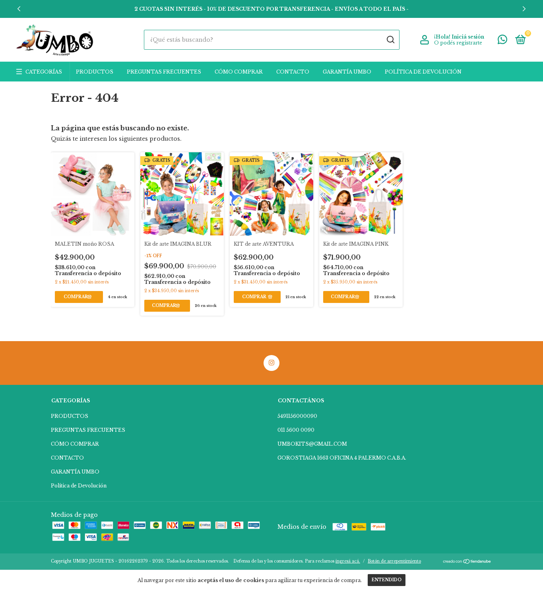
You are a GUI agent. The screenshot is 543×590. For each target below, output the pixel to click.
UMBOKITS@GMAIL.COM (312, 444)
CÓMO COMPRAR (239, 72)
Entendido (386, 579)
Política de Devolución (423, 72)
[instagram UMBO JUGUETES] (271, 363)
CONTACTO (292, 72)
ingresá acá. (347, 561)
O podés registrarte (458, 43)
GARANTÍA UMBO (347, 72)
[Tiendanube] (467, 562)
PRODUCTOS (94, 72)
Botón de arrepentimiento (394, 561)
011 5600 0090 (295, 430)
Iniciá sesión (468, 37)
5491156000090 (297, 416)
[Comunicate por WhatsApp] (502, 41)
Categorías (43, 72)
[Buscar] (390, 40)
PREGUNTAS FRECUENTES (164, 72)
